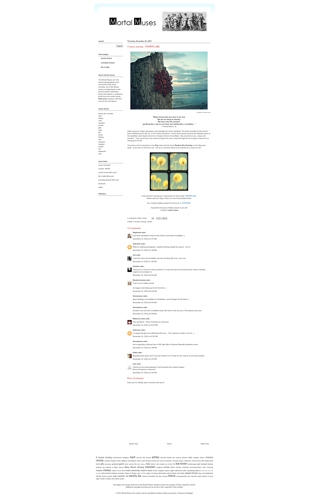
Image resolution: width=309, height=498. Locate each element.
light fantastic (202, 464)
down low (155, 461)
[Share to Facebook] (164, 218)
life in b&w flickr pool (106, 176)
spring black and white (175, 473)
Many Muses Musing (134, 467)
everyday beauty (108, 63)
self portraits (106, 473)
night (172, 470)
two (189, 476)
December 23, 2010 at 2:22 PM (145, 359)
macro (121, 467)
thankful (152, 476)
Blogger (190, 493)
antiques (126, 457)
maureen (150, 466)
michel (166, 467)
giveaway (108, 464)
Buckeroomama (139, 280)
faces (199, 461)
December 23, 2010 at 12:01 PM (145, 336)
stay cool (201, 473)
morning (210, 467)
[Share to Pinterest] (166, 218)
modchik (185, 467)
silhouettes (162, 473)
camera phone (181, 457)
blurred (163, 457)
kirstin (183, 463)
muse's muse (146, 470)
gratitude (115, 464)
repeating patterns (194, 470)
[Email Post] (152, 218)
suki (115, 476)
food (211, 461)
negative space (164, 470)
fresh (98, 464)
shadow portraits (117, 473)
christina (209, 457)
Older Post (205, 444)
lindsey (210, 464)
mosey (107, 470)
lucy (116, 467)
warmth (194, 476)
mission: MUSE (104, 169)
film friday (205, 461)
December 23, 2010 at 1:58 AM (145, 250)
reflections (178, 470)
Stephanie (137, 232)
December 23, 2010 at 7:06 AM (145, 261)
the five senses (162, 476)
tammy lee (135, 475)
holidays (143, 464)
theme (172, 475)
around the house (143, 457)
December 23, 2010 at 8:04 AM (145, 275)
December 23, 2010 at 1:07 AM (145, 239)
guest (121, 464)
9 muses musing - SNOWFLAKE (143, 46)
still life (98, 476)
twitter (100, 187)
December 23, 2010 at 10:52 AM (145, 325)
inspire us (163, 464)
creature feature (110, 461)
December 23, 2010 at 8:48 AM (145, 314)
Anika (135, 352)
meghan (159, 467)
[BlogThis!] (159, 218)
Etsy (157, 145)
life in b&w (105, 67)
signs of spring (152, 473)
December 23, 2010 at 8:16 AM (145, 291)
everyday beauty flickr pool (108, 180)
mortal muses (106, 58)
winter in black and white (109, 479)
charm (202, 457)
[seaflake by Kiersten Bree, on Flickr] (169, 110)
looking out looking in (104, 467)
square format (191, 473)
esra (134, 364)
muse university (104, 165)
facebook (101, 184)
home (153, 464)
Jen (134, 255)
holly (148, 464)
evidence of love (190, 461)
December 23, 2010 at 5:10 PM (145, 373)
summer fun (122, 476)
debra (119, 461)
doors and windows (144, 461)
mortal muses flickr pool (107, 172)
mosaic (99, 470)
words (121, 479)
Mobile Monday (175, 467)
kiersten (136, 266)
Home (169, 444)
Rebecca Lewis (139, 319)
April (132, 457)
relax (184, 470)
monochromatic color (198, 467)
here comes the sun (132, 464)
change (196, 457)
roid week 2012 (206, 470)
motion (114, 470)
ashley (155, 457)
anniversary (117, 457)
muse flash (121, 470)
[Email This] (157, 218)
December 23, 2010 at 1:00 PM (145, 348)
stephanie (209, 473)
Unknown (137, 244)
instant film (171, 464)
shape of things (130, 473)
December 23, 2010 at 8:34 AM (145, 302)
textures (145, 476)
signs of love (141, 473)
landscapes (192, 464)
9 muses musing (139, 222)
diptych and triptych (129, 461)
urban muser (173, 210)
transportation (181, 476)
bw (173, 457)
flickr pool (102, 99)
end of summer (166, 461)
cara (190, 457)
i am (157, 464)
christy (149, 222)
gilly (102, 464)
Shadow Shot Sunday (183, 145)
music (155, 470)
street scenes (107, 476)
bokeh (169, 457)
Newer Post (133, 444)
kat (177, 463)
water (199, 476)
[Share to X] (161, 218)
